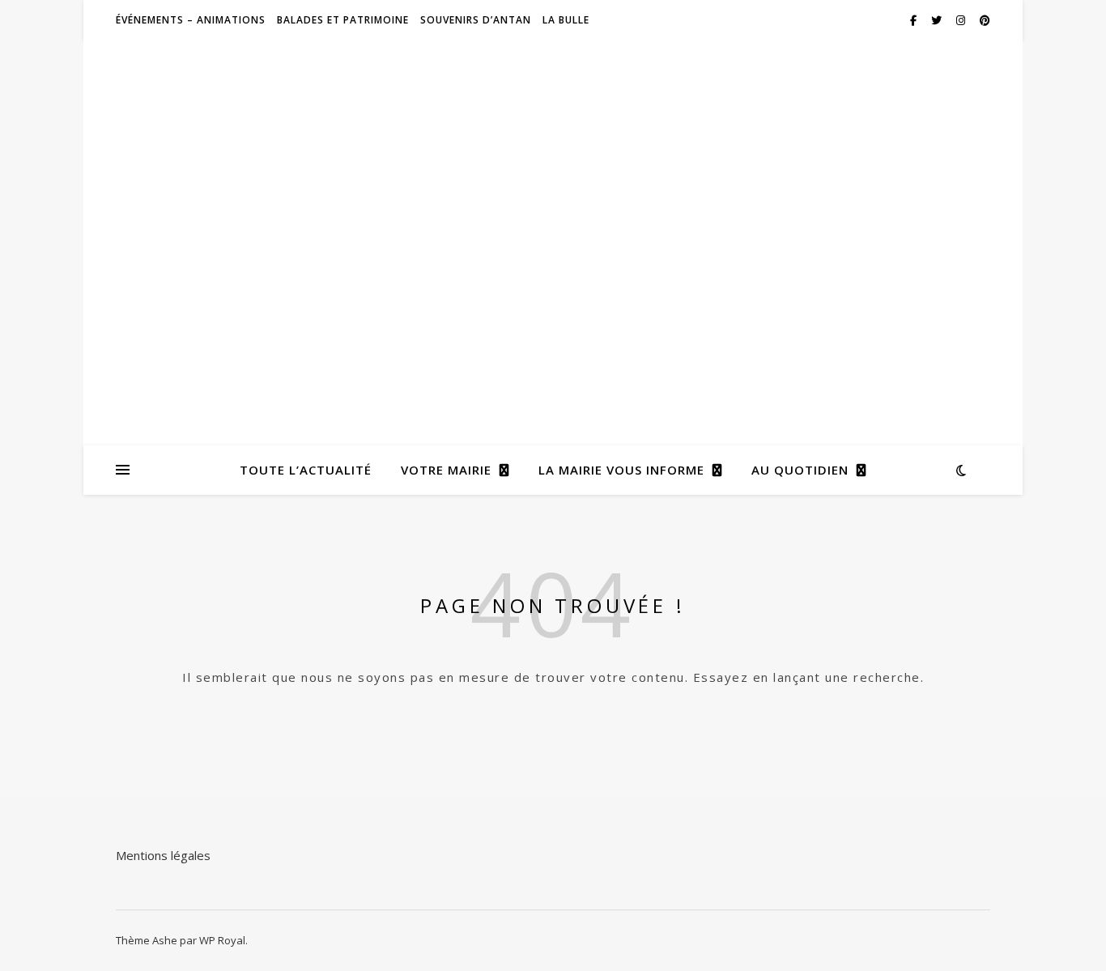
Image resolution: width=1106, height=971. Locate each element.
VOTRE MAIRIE (446, 470)
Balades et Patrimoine (343, 20)
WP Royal (222, 940)
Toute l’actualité (306, 470)
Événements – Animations (191, 20)
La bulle (565, 20)
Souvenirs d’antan (475, 20)
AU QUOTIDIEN (800, 470)
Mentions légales (163, 855)
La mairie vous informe (621, 470)
